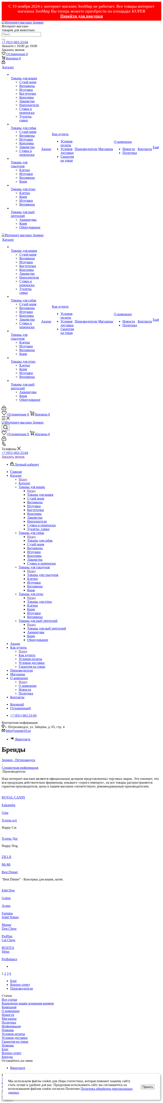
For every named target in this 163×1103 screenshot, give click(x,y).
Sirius (5, 951)
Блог (5, 1049)
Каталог (24, 483)
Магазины (9, 1018)
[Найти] (3, 39)
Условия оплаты (13, 1034)
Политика (9, 1022)
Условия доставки (15, 1038)
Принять (148, 1087)
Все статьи (9, 999)
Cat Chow (8, 940)
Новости (8, 1015)
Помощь (8, 1030)
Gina (5, 812)
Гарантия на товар (15, 1041)
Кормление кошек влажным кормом (28, 1003)
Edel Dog (8, 890)
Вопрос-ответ (11, 1053)
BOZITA (8, 947)
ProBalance (9, 959)
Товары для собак (40, 540)
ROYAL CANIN (13, 797)
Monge (6, 925)
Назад (23, 479)
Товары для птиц (39, 601)
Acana (6, 905)
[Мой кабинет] (3, 63)
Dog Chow (9, 928)
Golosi (6, 898)
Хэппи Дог (10, 838)
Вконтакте (22, 739)
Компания (9, 1007)
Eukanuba (8, 805)
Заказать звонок (13, 456)
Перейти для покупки (81, 16)
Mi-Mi (6, 864)
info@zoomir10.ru (18, 731)
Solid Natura (10, 917)
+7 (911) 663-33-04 (15, 42)
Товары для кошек (40, 494)
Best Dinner (10, 872)
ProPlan (7, 936)
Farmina (7, 913)
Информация (11, 1026)
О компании (28, 685)
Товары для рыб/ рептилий (46, 628)
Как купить (27, 655)
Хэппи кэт (9, 820)
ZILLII (6, 857)
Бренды (7, 1057)
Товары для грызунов (42, 575)
